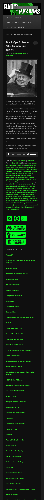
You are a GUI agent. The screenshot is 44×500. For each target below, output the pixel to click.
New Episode (16, 163)
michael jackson (32, 190)
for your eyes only (18, 173)
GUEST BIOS (27, 22)
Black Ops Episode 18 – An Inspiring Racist (17, 45)
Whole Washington (12, 494)
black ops (21, 165)
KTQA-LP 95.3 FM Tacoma (14, 380)
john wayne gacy (17, 188)
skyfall (22, 201)
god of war (18, 178)
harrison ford (26, 180)
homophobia (13, 182)
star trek (28, 201)
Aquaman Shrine (11, 268)
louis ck (14, 190)
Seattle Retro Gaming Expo (15, 451)
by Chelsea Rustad (18, 361)
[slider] (33, 154)
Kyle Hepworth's (18, 385)
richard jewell (26, 196)
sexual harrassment (12, 201)
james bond (31, 182)
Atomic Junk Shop (12, 279)
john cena (28, 186)
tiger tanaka (30, 203)
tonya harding (22, 205)
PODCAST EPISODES (13, 18)
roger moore (14, 199)
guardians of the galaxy (14, 180)
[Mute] (28, 154)
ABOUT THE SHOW (12, 22)
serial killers (33, 199)
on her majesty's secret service (20, 194)
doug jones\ (30, 169)
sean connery (23, 199)
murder (8, 192)
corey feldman (11, 169)
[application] (22, 154)
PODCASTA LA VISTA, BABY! (15, 27)
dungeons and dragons (23, 171)
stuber (15, 203)
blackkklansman (30, 165)
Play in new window (19, 160)
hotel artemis (22, 182)
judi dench (26, 188)
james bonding (29, 184)
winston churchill (20, 207)
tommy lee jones (11, 205)
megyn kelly (22, 190)
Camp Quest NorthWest (14, 296)
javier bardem (10, 186)
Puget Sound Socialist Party (15, 424)
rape (19, 196)
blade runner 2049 (12, 167)
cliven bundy (31, 167)
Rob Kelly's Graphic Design (15, 440)
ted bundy (21, 203)
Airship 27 (9, 255)
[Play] (9, 154)
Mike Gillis (9, 55)
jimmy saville (20, 186)
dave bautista (20, 169)
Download (30, 160)
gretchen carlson (28, 178)
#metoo (29, 163)
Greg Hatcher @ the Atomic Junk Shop (19, 350)
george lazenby (21, 175)
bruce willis (22, 167)
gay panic (28, 173)
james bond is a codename (15, 184)
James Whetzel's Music (14, 366)
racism (15, 196)
